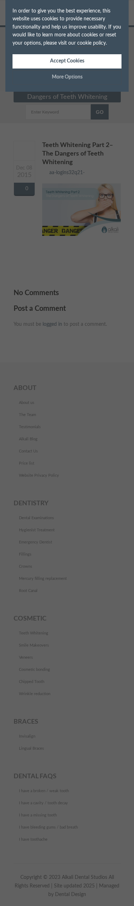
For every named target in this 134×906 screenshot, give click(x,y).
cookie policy (91, 43)
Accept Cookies (67, 61)
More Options (67, 77)
